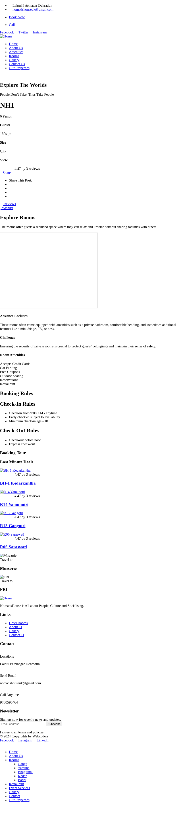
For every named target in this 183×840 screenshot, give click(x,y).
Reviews (9, 204)
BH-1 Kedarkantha (18, 483)
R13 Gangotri (12, 525)
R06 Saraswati (13, 547)
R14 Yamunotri (14, 504)
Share (7, 173)
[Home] (6, 36)
